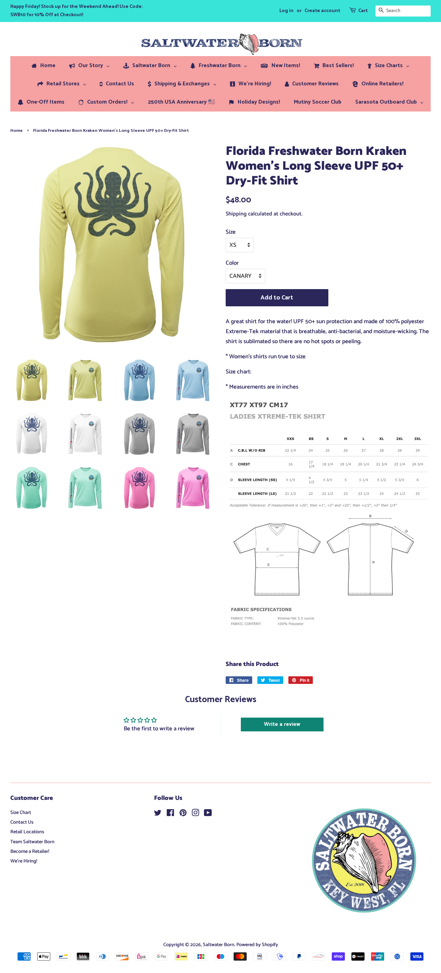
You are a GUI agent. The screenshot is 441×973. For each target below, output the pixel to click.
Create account (322, 11)
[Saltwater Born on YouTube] (208, 814)
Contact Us (21, 822)
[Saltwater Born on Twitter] (158, 814)
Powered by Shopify (257, 945)
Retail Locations (27, 832)
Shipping (236, 214)
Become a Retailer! (29, 851)
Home (16, 130)
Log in (286, 11)
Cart (363, 11)
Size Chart (20, 812)
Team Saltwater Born (32, 842)
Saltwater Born (218, 945)
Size (231, 232)
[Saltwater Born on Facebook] (170, 814)
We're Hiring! (23, 861)
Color (232, 263)
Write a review (282, 724)
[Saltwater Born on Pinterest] (183, 814)
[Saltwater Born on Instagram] (195, 814)
